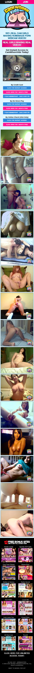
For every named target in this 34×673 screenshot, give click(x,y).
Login (8, 1)
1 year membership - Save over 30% (17, 96)
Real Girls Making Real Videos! (17, 43)
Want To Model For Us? (17, 668)
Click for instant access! (17, 88)
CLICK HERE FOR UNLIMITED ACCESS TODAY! (17, 654)
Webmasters (21, 662)
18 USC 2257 (12, 662)
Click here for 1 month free (17, 92)
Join (25, 1)
